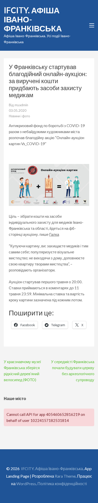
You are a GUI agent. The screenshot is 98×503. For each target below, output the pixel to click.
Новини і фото (19, 116)
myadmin (21, 105)
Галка (54, 234)
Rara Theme (65, 476)
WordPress (26, 483)
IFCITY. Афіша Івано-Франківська (52, 468)
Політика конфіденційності (62, 483)
